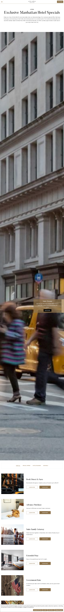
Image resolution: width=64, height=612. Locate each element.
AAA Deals (45, 465)
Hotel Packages (37, 465)
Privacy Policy (58, 610)
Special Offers (26, 465)
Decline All (51, 610)
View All (18, 465)
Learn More (32, 487)
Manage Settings (38, 610)
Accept (45, 610)
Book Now (60, 1)
